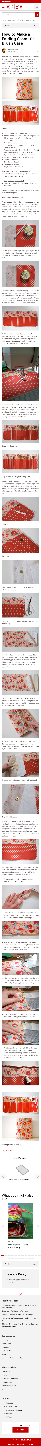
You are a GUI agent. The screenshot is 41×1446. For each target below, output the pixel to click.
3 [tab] (9, 1255)
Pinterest (9, 1414)
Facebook (9, 1403)
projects (11, 1241)
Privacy (4, 1375)
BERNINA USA (7, 1382)
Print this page (11, 1151)
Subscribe (20, 1430)
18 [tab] (26, 1258)
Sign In (4, 1389)
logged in (18, 1280)
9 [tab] (29, 1255)
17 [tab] (22, 1258)
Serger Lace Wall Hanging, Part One (15, 1311)
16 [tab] (19, 1258)
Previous (8, 25)
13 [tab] (9, 1258)
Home (4, 20)
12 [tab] (39, 1255)
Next (34, 25)
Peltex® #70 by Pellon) (31, 150)
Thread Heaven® (30, 183)
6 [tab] (19, 1255)
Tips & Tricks (6, 1344)
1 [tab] (2, 1255)
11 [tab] (36, 1255)
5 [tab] (16, 1255)
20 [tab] (32, 1258)
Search (37, 14)
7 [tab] (22, 1255)
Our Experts (6, 1351)
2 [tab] (6, 1255)
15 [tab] (16, 1258)
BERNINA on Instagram (14, 1406)
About (4, 1354)
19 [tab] (29, 1258)
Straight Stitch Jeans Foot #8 (14, 181)
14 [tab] (12, 1258)
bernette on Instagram (14, 1410)
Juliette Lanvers (13, 49)
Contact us (6, 1372)
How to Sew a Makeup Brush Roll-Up (18, 1246)
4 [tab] (12, 1255)
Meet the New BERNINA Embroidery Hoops (17, 1315)
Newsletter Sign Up (9, 1386)
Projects (5, 1340)
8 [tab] (26, 1255)
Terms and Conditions (10, 1379)
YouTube (9, 1417)
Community (6, 1347)
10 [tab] (32, 1255)
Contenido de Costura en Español (14, 1358)
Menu (36, 6)
